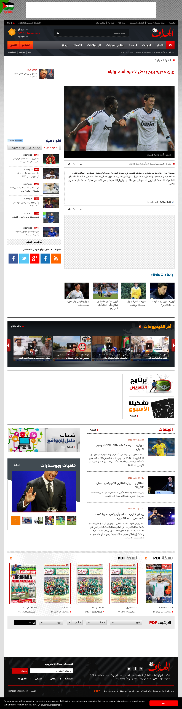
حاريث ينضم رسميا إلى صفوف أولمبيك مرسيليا (27, 233)
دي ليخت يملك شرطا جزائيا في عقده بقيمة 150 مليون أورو (24, 189)
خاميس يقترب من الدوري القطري (25, 217)
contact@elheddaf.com (18, 691)
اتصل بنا (111, 23)
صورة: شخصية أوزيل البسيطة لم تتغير (136, 303)
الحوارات (147, 45)
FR (8, 22)
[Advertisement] (91, 10)
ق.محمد (160, 163)
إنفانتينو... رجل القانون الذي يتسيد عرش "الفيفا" (120, 485)
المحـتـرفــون (34, 147)
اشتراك (24, 671)
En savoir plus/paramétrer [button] (50, 705)
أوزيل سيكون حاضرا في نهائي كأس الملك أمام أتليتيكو (107, 305)
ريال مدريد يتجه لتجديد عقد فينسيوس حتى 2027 (28, 174)
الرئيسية (172, 23)
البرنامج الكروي (18, 147)
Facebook (12, 52)
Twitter (22, 52)
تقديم (53, 679)
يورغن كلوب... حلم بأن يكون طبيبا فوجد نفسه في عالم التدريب (119, 516)
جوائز (64, 45)
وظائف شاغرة (100, 23)
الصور (13, 45)
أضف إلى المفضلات (137, 23)
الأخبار (160, 45)
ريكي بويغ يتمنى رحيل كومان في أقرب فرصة (25, 203)
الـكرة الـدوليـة (159, 52)
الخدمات (77, 45)
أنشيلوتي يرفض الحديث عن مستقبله (25, 75)
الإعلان (38, 679)
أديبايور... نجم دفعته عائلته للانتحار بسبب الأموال (119, 447)
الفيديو (26, 45)
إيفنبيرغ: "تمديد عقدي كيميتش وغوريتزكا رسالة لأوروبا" (26, 160)
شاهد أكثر (16, 326)
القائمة (133, 415)
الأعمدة (133, 45)
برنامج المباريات (115, 45)
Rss (29, 52)
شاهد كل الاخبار (34, 242)
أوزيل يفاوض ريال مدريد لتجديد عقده (78, 303)
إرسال (32, 622)
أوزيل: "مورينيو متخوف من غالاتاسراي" (163, 303)
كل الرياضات (94, 45)
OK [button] (163, 703)
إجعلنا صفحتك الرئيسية (156, 23)
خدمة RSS (122, 23)
